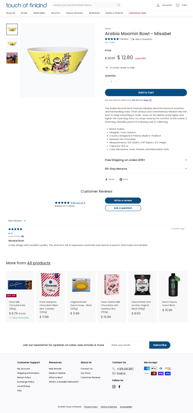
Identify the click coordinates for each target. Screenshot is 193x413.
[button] (112, 39)
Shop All (10, 12)
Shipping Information (28, 373)
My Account (23, 368)
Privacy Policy (91, 406)
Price (108, 50)
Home (108, 28)
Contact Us (87, 368)
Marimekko (39, 12)
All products (38, 263)
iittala (24, 12)
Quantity (110, 75)
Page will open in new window (113, 386)
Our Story (86, 373)
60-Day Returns (116, 169)
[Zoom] (58, 61)
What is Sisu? (56, 377)
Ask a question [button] (123, 208)
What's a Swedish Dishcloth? (64, 381)
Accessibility (126, 406)
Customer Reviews (90, 377)
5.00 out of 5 (78, 202)
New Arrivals (55, 368)
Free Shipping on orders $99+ (125, 160)
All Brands (94, 12)
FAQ (19, 390)
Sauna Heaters (74, 12)
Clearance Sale (137, 12)
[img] (15, 229)
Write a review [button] (123, 200)
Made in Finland (114, 12)
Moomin (55, 12)
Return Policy (24, 377)
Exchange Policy (25, 381)
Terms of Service (109, 406)
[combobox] (87, 5)
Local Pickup (23, 386)
